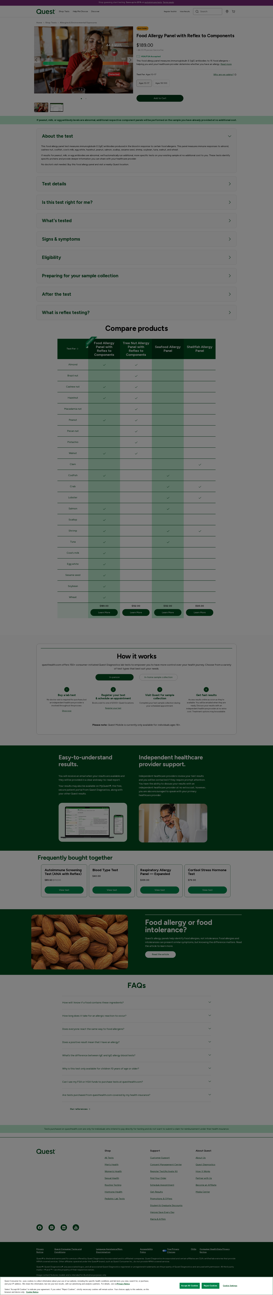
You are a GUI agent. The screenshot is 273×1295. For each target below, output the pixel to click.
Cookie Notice (32, 1292)
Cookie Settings (230, 1286)
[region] (136, 1286)
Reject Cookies (210, 1286)
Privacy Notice (123, 1284)
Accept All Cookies (189, 1286)
